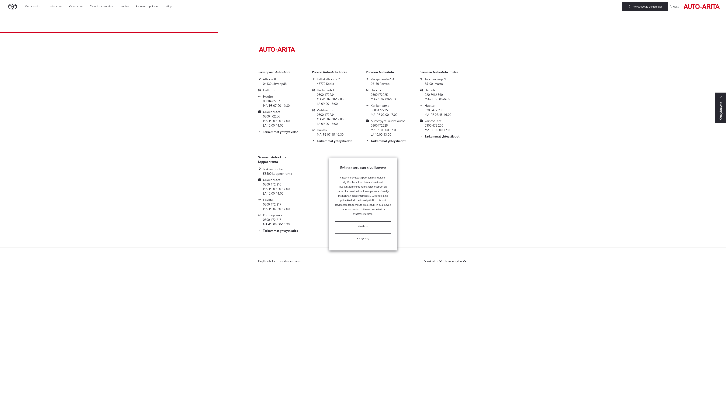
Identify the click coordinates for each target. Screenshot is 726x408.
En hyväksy (363, 238)
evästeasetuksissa (362, 213)
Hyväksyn (363, 226)
